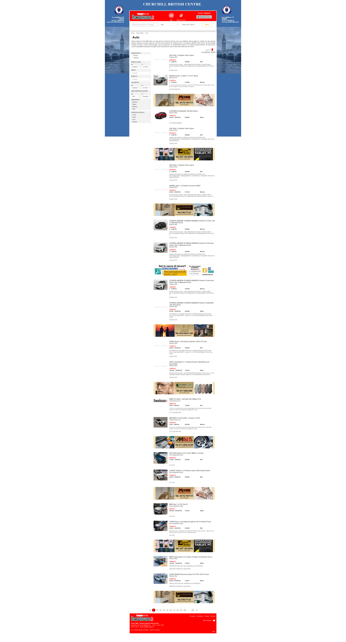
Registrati (207, 13)
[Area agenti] (214, 631)
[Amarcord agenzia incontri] (184, 330)
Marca (133, 70)
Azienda (136, 58)
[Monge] (184, 100)
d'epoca (135, 122)
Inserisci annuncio (205, 17)
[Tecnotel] (184, 154)
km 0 (134, 119)
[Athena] (184, 210)
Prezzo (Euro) (136, 62)
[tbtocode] (184, 270)
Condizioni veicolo (137, 112)
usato (134, 117)
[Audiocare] (184, 388)
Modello (134, 76)
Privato (136, 55)
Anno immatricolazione (139, 91)
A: (142, 64)
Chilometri (135, 82)
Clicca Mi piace (207, 620)
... (188, 610)
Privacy (207, 616)
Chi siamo (192, 616)
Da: (132, 64)
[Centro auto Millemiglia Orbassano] (184, 442)
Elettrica (135, 106)
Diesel (134, 104)
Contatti (213, 616)
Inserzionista (136, 53)
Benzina (135, 102)
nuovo (134, 115)
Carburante (135, 100)
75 (192, 610)
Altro (134, 109)
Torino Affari (135, 623)
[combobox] (169, 24)
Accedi (200, 13)
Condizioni (200, 616)
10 (185, 610)
